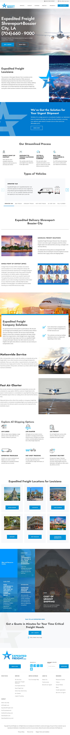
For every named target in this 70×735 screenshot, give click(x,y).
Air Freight (54, 431)
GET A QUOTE (35, 632)
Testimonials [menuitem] (45, 682)
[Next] (67, 189)
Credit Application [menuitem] (61, 690)
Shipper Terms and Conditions (42, 731)
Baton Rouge (12, 507)
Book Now (22, 44)
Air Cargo (5, 431)
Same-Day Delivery (57, 456)
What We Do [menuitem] (4, 676)
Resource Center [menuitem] (60, 679)
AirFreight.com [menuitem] (5, 705)
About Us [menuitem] (44, 676)
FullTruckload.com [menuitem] (6, 710)
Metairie (12, 536)
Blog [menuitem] (57, 687)
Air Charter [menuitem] (18, 693)
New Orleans (35, 536)
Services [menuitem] (17, 676)
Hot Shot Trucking (33, 456)
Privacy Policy (21, 731)
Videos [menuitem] (58, 682)
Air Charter (30, 431)
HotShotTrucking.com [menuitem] (7, 713)
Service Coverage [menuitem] (33, 676)
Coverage (37, 5)
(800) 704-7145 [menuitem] (5, 702)
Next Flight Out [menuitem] (19, 688)
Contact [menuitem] (3, 699)
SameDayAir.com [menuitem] (5, 715)
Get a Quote (63, 5)
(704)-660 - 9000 (17, 33)
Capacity (30, 5)
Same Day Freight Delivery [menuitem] (20, 682)
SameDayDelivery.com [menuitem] (7, 718)
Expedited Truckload (9, 456)
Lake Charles (58, 507)
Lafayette (35, 507)
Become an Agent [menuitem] (47, 684)
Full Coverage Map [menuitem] (34, 679)
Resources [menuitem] (58, 676)
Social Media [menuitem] (59, 684)
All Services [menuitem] (18, 679)
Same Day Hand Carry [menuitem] (21, 690)
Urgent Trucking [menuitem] (19, 696)
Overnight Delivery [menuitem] (20, 685)
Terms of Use (30, 731)
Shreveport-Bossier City (58, 537)
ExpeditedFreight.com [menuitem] (7, 707)
